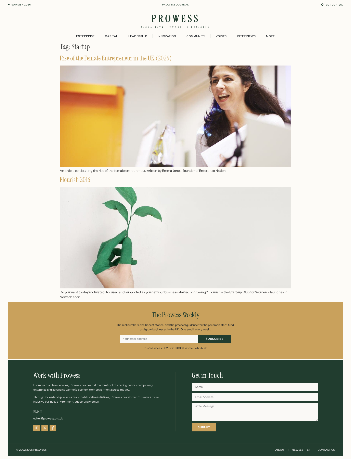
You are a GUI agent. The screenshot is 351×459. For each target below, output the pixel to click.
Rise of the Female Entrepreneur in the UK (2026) (116, 58)
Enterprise (85, 36)
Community (195, 36)
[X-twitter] (44, 428)
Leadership (137, 36)
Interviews (246, 36)
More (270, 36)
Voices (221, 36)
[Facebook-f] (53, 428)
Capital (111, 36)
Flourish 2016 (75, 179)
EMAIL (37, 412)
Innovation (167, 36)
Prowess (175, 18)
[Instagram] (36, 428)
